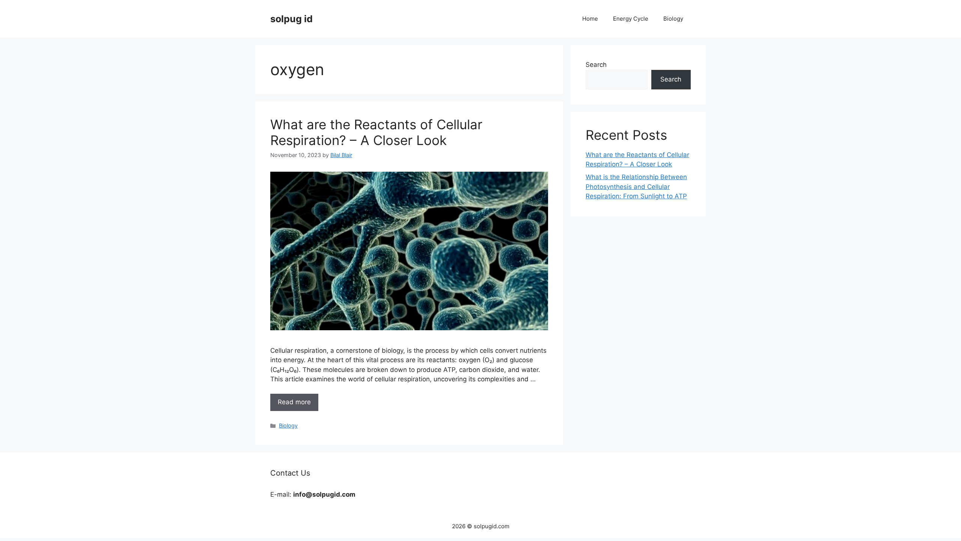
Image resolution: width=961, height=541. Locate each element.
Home (590, 18)
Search (596, 64)
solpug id (291, 18)
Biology (673, 18)
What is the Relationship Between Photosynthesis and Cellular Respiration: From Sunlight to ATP (636, 186)
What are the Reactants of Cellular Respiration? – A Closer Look (376, 132)
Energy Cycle (630, 18)
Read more (294, 402)
